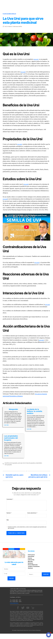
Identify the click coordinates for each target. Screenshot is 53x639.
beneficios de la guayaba (11, 463)
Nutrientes (30, 563)
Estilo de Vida (31, 559)
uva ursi (36, 59)
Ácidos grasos (31, 554)
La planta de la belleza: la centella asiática (34, 411)
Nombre (8, 513)
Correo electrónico (32, 513)
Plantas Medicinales (9, 13)
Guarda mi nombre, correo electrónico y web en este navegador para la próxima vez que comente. (27, 527)
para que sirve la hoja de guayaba (26, 463)
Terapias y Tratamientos (34, 566)
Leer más (6, 425)
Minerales (30, 561)
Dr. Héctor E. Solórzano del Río (14, 26)
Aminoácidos (31, 556)
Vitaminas (30, 568)
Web (7, 520)
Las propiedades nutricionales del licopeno (11, 438)
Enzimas (30, 558)
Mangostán (13, 409)
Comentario (9, 499)
